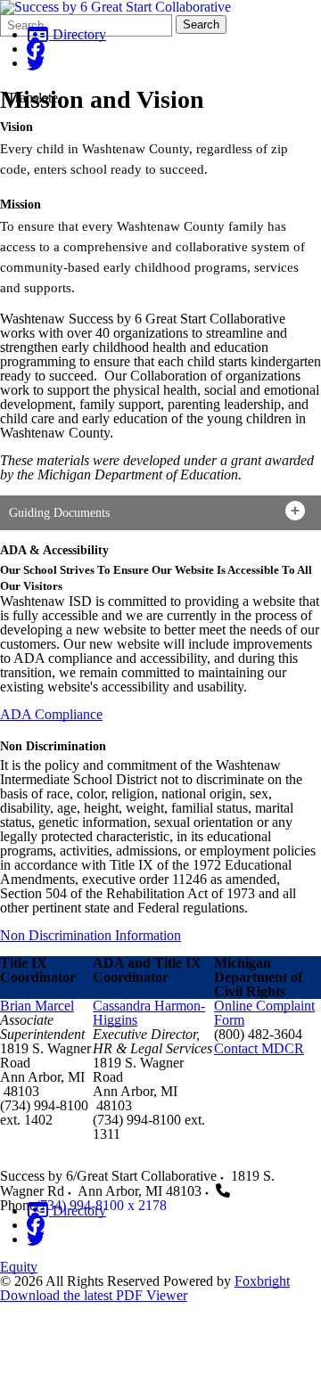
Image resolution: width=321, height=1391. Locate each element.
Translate (32, 97)
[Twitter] (36, 62)
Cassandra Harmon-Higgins (149, 1012)
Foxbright (262, 1281)
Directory (77, 34)
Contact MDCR (259, 1048)
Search (201, 24)
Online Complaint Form (264, 1012)
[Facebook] (36, 48)
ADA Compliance (51, 714)
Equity (18, 1266)
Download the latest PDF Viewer (93, 1295)
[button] (160, 512)
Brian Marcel (37, 1005)
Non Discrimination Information (90, 935)
